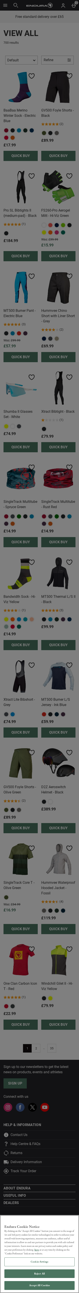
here (36, 1249)
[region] (39, 1254)
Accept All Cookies (39, 1285)
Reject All (39, 1273)
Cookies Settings (39, 1261)
